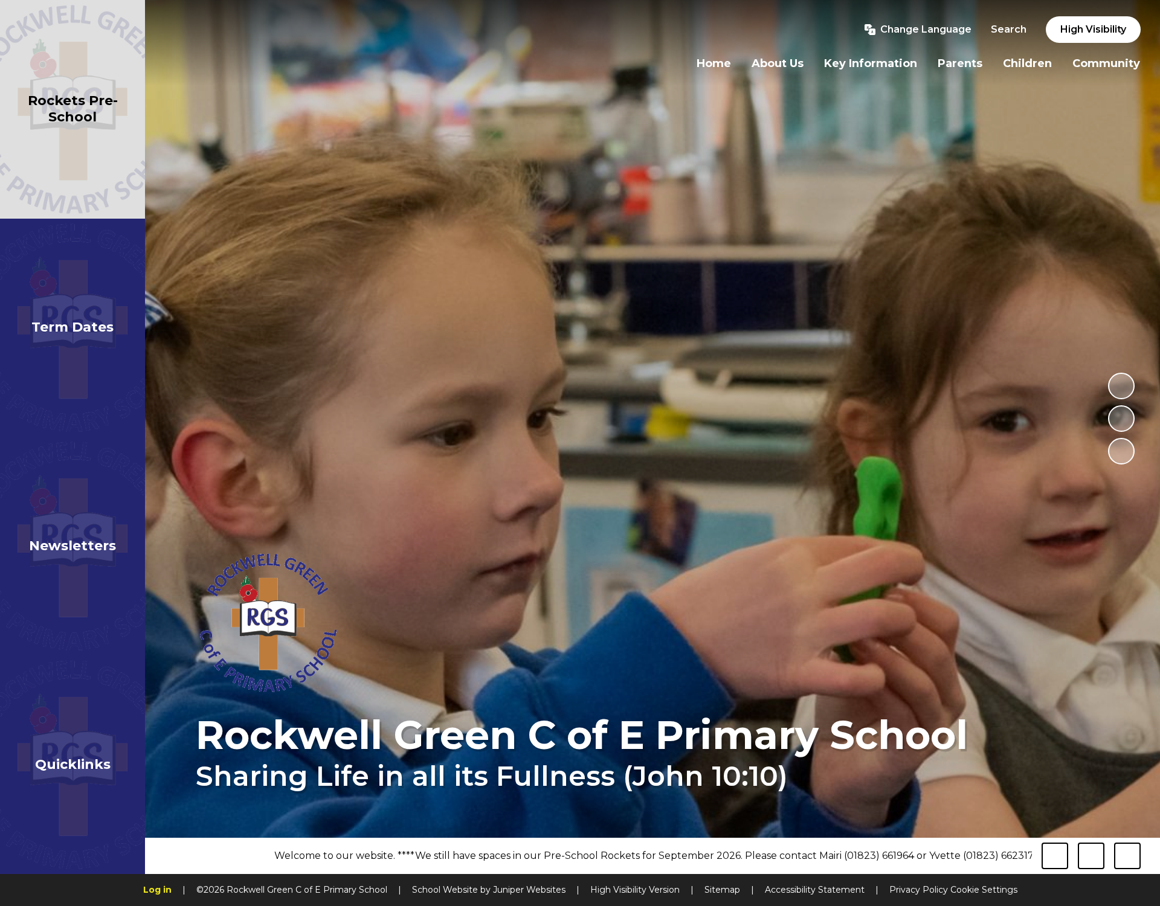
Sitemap (722, 889)
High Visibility (1093, 29)
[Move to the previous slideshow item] (1121, 418)
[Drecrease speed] (1091, 856)
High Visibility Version (635, 889)
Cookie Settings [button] (983, 889)
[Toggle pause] (1055, 856)
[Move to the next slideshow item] (1121, 451)
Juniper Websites (529, 889)
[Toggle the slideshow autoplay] (1121, 386)
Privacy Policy (918, 889)
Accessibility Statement (815, 889)
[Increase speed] (1127, 856)
